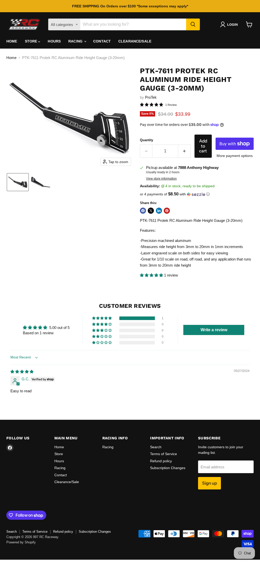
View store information (161, 178)
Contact (102, 41)
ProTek (151, 97)
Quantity (146, 140)
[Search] (193, 24)
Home (11, 41)
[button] (230, 24)
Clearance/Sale (134, 41)
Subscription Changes (167, 468)
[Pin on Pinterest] (167, 211)
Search (155, 447)
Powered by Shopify (21, 542)
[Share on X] (151, 211)
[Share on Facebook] (143, 211)
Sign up (209, 483)
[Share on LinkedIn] (159, 211)
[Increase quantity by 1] (184, 150)
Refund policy (161, 461)
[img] (22, 371)
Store (31, 41)
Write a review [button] (214, 330)
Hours (54, 41)
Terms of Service (163, 454)
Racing (76, 41)
